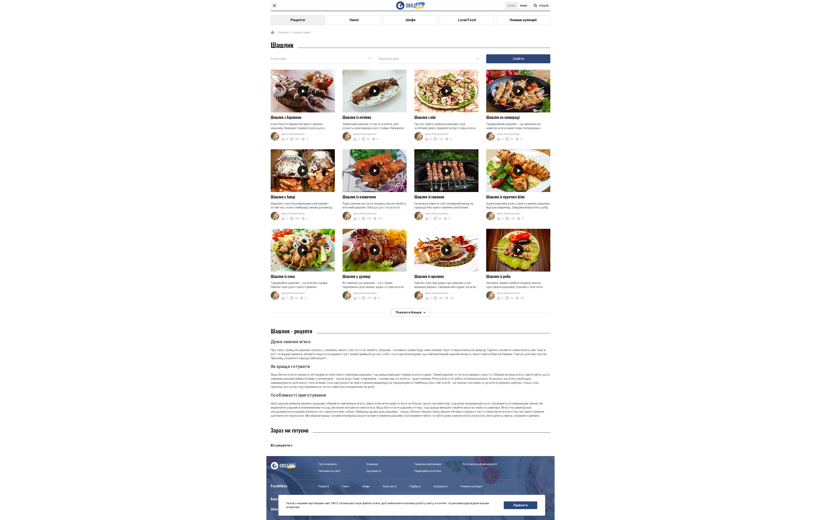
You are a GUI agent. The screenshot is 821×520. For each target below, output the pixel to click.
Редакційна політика (427, 471)
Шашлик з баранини (286, 117)
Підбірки (415, 486)
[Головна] (272, 33)
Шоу (274, 509)
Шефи (410, 20)
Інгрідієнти (440, 486)
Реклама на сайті (330, 471)
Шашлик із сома (283, 276)
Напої (354, 20)
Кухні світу (389, 486)
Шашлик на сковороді (503, 117)
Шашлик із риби (498, 276)
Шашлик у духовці (356, 276)
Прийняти (520, 505)
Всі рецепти (280, 445)
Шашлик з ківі (425, 117)
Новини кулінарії (523, 20)
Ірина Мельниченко (293, 134)
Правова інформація (427, 464)
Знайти (518, 59)
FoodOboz (279, 486)
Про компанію (328, 464)
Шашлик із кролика (429, 276)
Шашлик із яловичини (359, 196)
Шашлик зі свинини (429, 196)
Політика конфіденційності (479, 464)
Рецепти (298, 20)
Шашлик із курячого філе (505, 196)
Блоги (276, 499)
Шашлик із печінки (357, 117)
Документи (373, 471)
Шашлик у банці (283, 196)
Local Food (467, 20)
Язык (523, 5)
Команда (372, 464)
